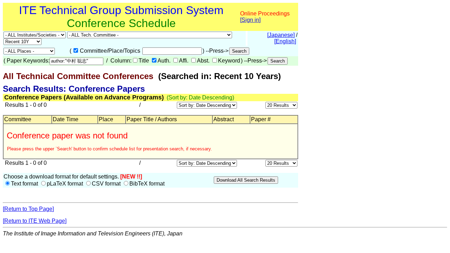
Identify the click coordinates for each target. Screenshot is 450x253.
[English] (285, 41)
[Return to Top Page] (28, 209)
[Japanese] (281, 35)
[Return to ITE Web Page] (34, 221)
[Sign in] (250, 20)
